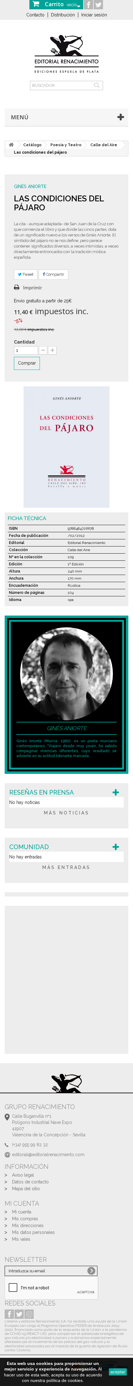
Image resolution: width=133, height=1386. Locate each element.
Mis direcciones (28, 1225)
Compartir (54, 274)
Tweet (27, 274)
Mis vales (21, 1239)
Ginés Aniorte (30, 186)
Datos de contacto (30, 1181)
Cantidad (24, 342)
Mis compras (25, 1218)
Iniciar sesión (94, 14)
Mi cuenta (21, 1211)
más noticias (66, 812)
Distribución (63, 14)
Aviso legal (23, 1175)
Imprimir (32, 287)
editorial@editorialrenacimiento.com (48, 1154)
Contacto (35, 14)
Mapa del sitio (26, 1188)
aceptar (117, 1371)
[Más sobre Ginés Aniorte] (66, 673)
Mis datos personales (33, 1232)
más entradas (66, 867)
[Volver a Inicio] (11, 145)
